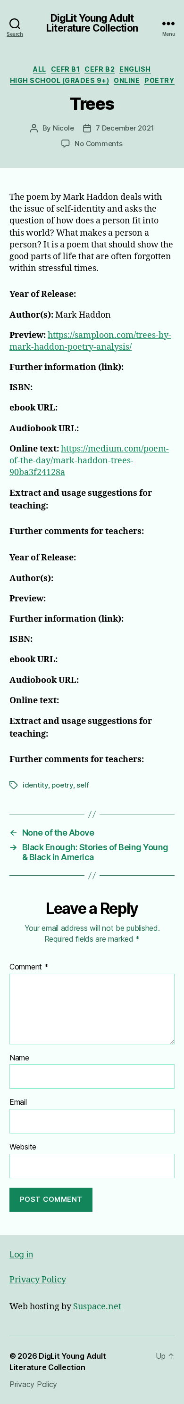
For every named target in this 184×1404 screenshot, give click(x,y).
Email (18, 1102)
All (39, 69)
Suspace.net (97, 1306)
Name (19, 1058)
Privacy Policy (37, 1279)
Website (22, 1147)
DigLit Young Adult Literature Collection (92, 23)
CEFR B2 (99, 69)
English (135, 69)
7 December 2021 (125, 127)
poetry (62, 784)
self (82, 784)
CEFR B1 (65, 69)
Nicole (63, 127)
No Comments (98, 143)
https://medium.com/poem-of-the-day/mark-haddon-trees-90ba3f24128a (89, 460)
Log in (21, 1254)
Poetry (159, 80)
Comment (29, 967)
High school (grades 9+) (59, 80)
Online (127, 80)
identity (35, 784)
